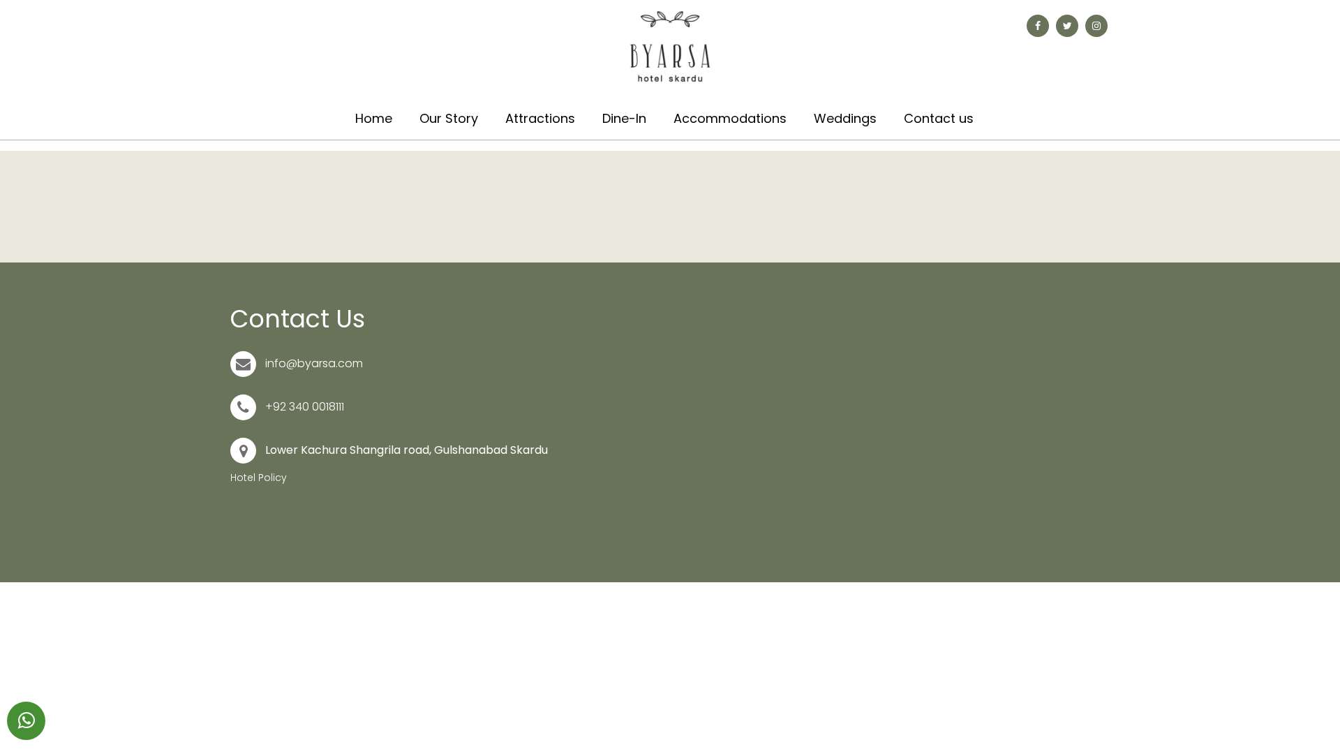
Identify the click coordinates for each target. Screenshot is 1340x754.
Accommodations (730, 118)
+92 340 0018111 (304, 407)
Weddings (845, 118)
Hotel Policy (258, 478)
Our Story (448, 118)
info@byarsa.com (314, 363)
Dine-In (624, 118)
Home (373, 118)
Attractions (540, 118)
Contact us (939, 118)
